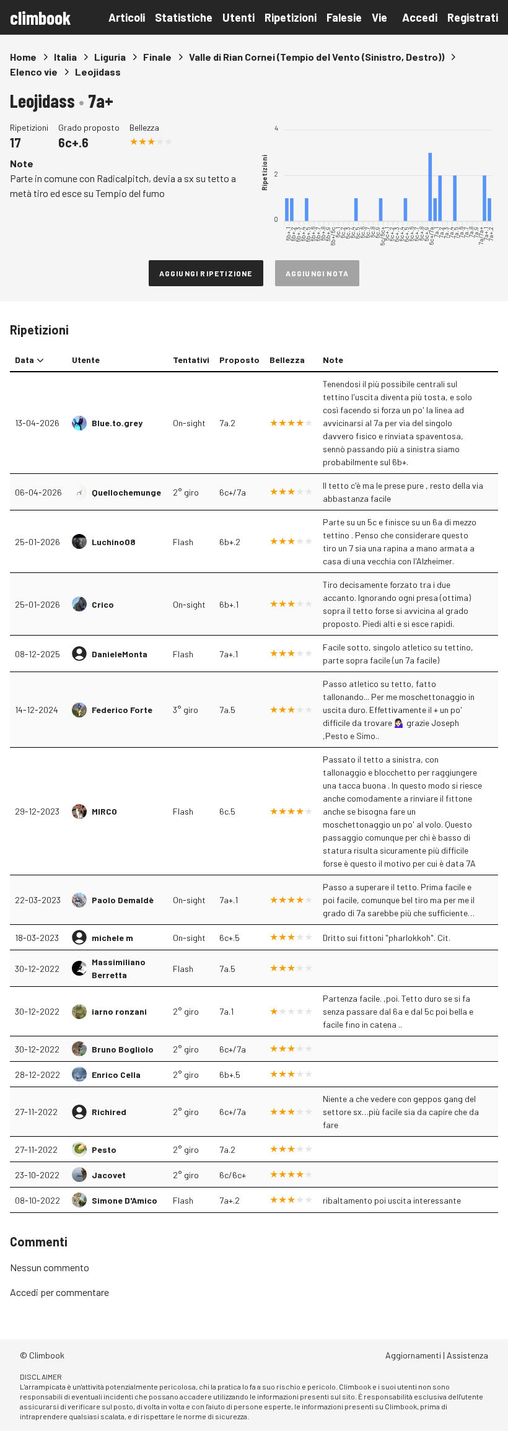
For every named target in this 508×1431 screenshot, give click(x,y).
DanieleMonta (119, 654)
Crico (103, 604)
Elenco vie (34, 71)
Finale (157, 57)
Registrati (472, 17)
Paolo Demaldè (123, 900)
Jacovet (109, 1175)
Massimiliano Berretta (119, 968)
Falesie (344, 17)
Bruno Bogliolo (123, 1049)
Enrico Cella (116, 1074)
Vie (379, 17)
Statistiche (183, 17)
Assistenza (467, 1355)
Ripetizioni (291, 17)
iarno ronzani (119, 1011)
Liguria (110, 57)
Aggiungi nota (317, 273)
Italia (65, 57)
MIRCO (104, 811)
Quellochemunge (126, 492)
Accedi (419, 17)
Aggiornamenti (413, 1355)
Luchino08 (114, 541)
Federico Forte (122, 709)
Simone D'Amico (124, 1200)
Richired (109, 1111)
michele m (112, 937)
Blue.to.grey (117, 423)
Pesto (104, 1149)
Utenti (238, 17)
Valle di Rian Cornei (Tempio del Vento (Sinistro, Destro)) (316, 57)
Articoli (126, 17)
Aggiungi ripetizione (206, 273)
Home (23, 57)
